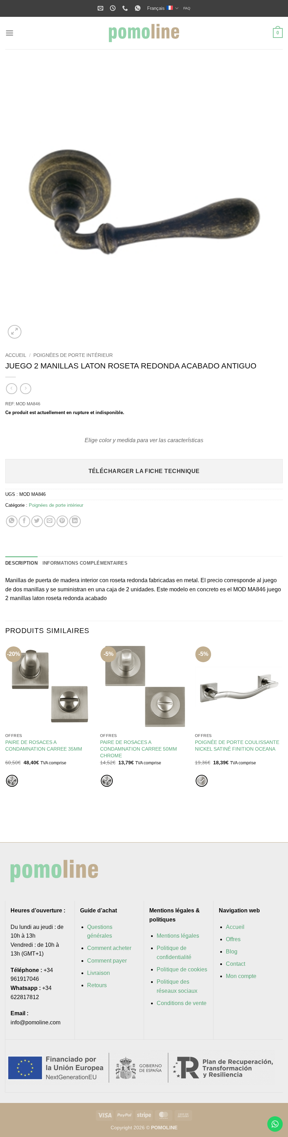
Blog (231, 952)
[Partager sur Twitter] (37, 521)
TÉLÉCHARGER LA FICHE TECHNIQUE (144, 471)
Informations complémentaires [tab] (84, 563)
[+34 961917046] (126, 8)
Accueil (15, 355)
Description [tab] (21, 563)
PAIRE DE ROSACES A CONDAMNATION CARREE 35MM (43, 745)
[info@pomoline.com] (101, 8)
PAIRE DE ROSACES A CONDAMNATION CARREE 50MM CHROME (138, 748)
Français (156, 8)
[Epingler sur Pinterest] (62, 521)
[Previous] (19, 202)
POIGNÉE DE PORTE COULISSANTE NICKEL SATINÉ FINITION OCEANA (237, 745)
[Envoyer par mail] (49, 521)
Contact (235, 964)
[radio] (12, 781)
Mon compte (241, 976)
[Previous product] (25, 388)
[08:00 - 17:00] (113, 8)
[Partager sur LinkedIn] (75, 521)
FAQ (186, 8)
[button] (9, 32)
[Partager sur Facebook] (24, 521)
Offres (233, 939)
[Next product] (11, 388)
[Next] (268, 202)
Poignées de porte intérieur (73, 355)
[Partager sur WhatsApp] (12, 521)
